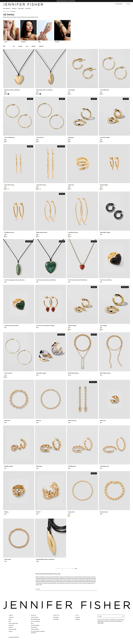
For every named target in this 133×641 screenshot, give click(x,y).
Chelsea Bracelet (104, 511)
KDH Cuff (38, 511)
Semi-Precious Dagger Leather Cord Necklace (14, 279)
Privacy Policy (34, 627)
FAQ (10, 621)
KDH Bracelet (7, 420)
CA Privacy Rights (35, 629)
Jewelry (14, 8)
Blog (32, 623)
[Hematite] (8, 94)
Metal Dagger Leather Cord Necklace (44, 89)
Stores (10, 619)
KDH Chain (38, 420)
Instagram (77, 619)
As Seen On (11, 625)
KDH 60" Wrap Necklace (73, 373)
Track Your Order (34, 617)
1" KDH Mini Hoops (72, 466)
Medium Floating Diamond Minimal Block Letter (43, 5)
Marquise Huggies (104, 184)
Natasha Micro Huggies (105, 232)
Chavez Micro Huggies (41, 373)
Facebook (77, 617)
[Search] (127, 4)
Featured (21, 8)
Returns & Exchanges (35, 619)
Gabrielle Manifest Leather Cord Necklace (45, 559)
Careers (10, 631)
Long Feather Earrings (41, 184)
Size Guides (55, 617)
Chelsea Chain (71, 511)
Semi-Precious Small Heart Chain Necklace (77, 279)
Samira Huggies (103, 325)
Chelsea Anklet (7, 559)
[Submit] (122, 616)
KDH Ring (6, 511)
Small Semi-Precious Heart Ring (11, 325)
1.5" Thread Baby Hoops (38, 1)
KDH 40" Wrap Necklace (105, 373)
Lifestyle (28, 8)
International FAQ (12, 629)
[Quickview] (32, 85)
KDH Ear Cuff (103, 420)
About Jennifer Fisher (13, 623)
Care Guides (56, 619)
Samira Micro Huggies (105, 137)
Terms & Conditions (35, 625)
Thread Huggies (71, 89)
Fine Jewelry (6, 8)
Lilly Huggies (71, 137)
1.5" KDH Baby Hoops (104, 466)
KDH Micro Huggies (8, 466)
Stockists (11, 627)
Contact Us (11, 617)
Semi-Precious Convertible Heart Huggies (45, 325)
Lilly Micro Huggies (72, 325)
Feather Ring (71, 184)
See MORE (38, 589)
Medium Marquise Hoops (41, 232)
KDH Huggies (39, 466)
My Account (119, 3)
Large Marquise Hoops (73, 232)
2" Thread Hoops (39, 137)
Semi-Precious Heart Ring (105, 279)
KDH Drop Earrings (72, 420)
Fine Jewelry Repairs (35, 621)
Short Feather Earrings (9, 184)
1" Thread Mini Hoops (104, 89)
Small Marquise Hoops (9, 232)
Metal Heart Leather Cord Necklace (12, 89)
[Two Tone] (8, 189)
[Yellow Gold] (68, 94)
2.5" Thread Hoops (8, 373)
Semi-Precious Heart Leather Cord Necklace (46, 279)
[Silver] (6, 94)
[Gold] (5, 94)
